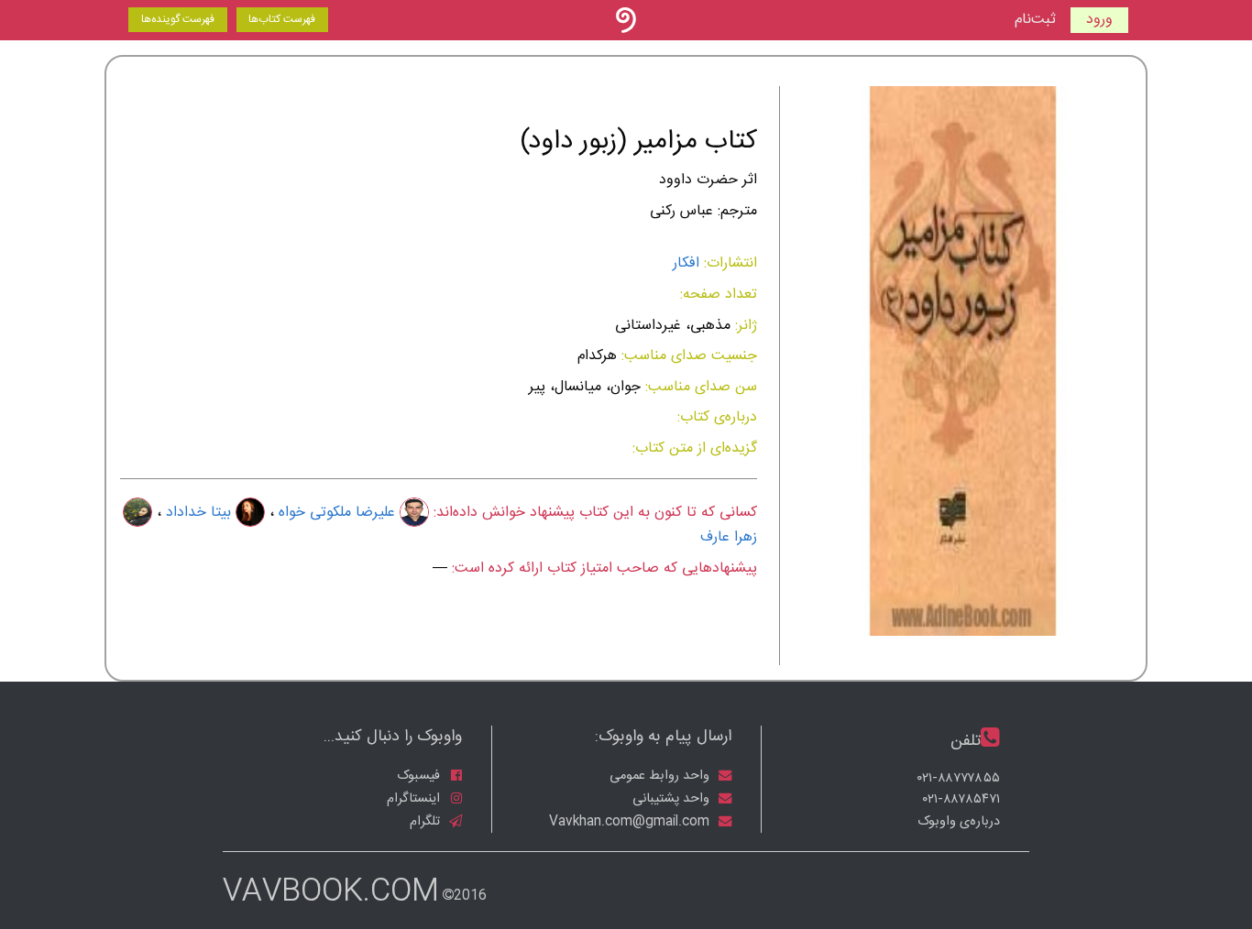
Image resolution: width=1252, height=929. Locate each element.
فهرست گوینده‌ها (177, 19)
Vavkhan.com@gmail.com (631, 822)
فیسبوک (420, 776)
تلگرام (427, 822)
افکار (686, 263)
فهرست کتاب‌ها (281, 19)
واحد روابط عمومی (661, 776)
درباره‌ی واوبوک (958, 822)
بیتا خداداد (198, 512)
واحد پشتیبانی (672, 799)
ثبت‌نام (1035, 20)
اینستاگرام (415, 799)
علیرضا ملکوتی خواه (337, 512)
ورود (1099, 19)
